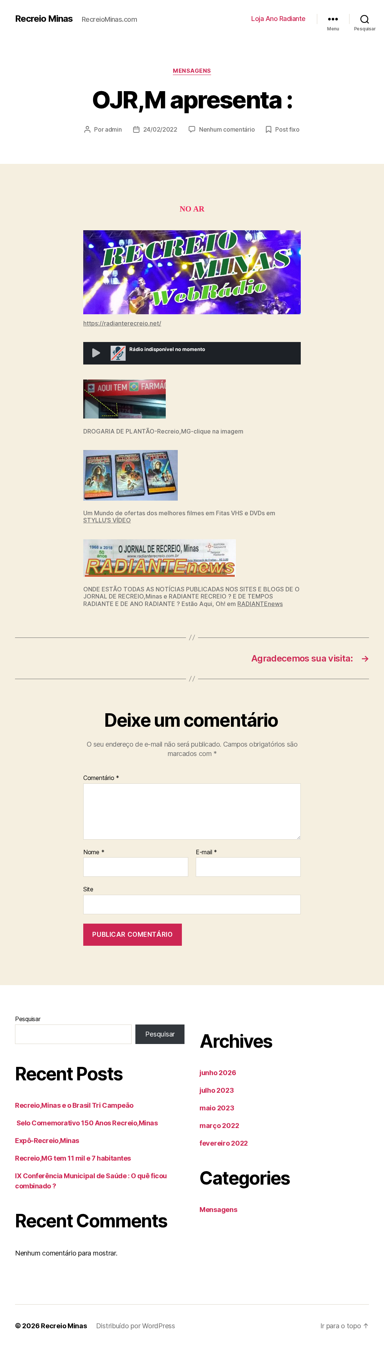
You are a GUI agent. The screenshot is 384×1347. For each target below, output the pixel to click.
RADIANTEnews (260, 604)
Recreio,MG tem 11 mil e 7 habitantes (73, 1158)
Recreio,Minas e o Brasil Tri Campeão (74, 1105)
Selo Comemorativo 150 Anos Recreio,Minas (99, 1123)
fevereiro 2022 (224, 1143)
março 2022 (219, 1126)
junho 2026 (218, 1073)
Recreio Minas (44, 18)
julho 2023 (217, 1090)
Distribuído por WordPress (135, 1326)
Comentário (101, 778)
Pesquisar (27, 1019)
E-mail (206, 852)
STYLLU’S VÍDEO (107, 520)
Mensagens (192, 71)
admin (113, 129)
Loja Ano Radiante (278, 18)
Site (88, 889)
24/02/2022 (160, 129)
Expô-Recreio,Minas (47, 1140)
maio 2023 (217, 1108)
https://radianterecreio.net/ (122, 323)
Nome (93, 852)
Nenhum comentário (227, 129)
